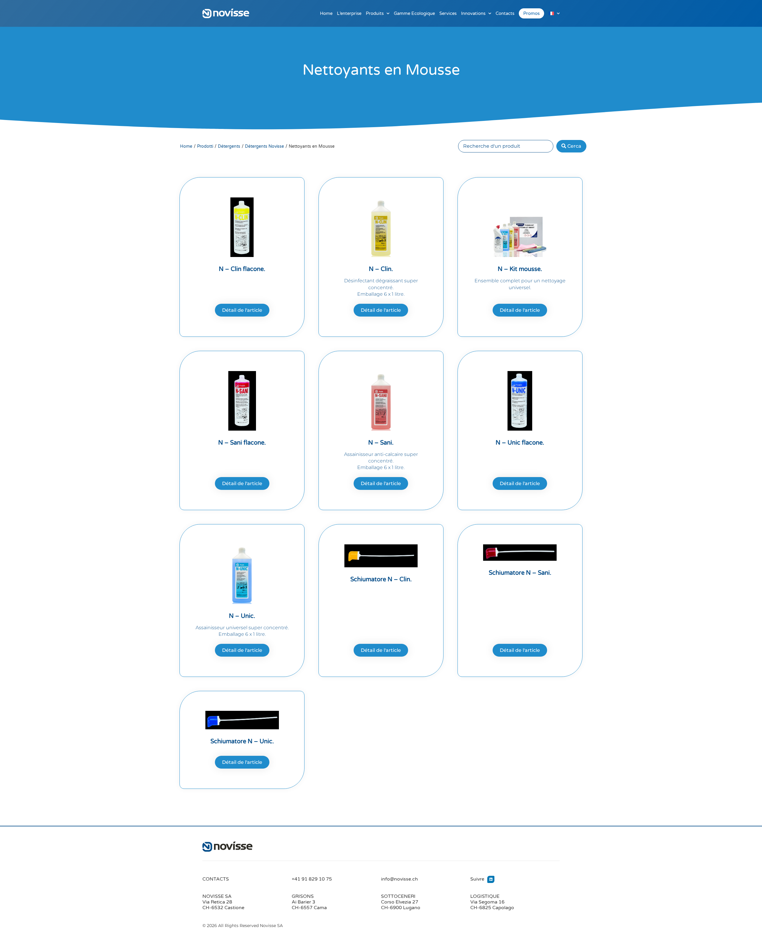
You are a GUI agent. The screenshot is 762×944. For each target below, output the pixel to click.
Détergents (229, 146)
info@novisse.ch (399, 879)
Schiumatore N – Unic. (242, 741)
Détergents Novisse (264, 146)
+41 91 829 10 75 (312, 879)
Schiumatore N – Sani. (520, 573)
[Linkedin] (490, 879)
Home (326, 13)
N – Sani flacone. (242, 442)
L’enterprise (349, 13)
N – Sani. (381, 442)
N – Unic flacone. (520, 442)
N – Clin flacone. (242, 269)
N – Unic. (242, 616)
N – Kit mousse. (520, 269)
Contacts (505, 13)
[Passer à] (554, 13)
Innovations (473, 13)
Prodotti (205, 146)
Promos (531, 13)
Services (448, 13)
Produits (375, 13)
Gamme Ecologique (414, 13)
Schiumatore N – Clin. (381, 579)
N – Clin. (381, 269)
